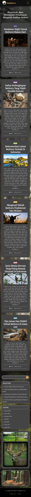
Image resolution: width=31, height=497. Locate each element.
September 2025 (8, 416)
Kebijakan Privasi (13, 493)
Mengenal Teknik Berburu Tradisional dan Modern (15, 208)
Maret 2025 (7, 424)
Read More (14, 69)
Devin (12, 72)
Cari (27, 377)
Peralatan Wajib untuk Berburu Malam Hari (14, 386)
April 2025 (6, 422)
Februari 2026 (7, 411)
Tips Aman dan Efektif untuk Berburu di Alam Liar (15, 324)
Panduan (15, 26)
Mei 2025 (6, 419)
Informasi (15, 82)
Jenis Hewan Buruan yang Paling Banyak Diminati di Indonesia (15, 269)
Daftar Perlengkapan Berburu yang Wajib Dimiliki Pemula (15, 88)
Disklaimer (19, 493)
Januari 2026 (7, 413)
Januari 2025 (7, 427)
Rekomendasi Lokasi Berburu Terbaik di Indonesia (15, 149)
